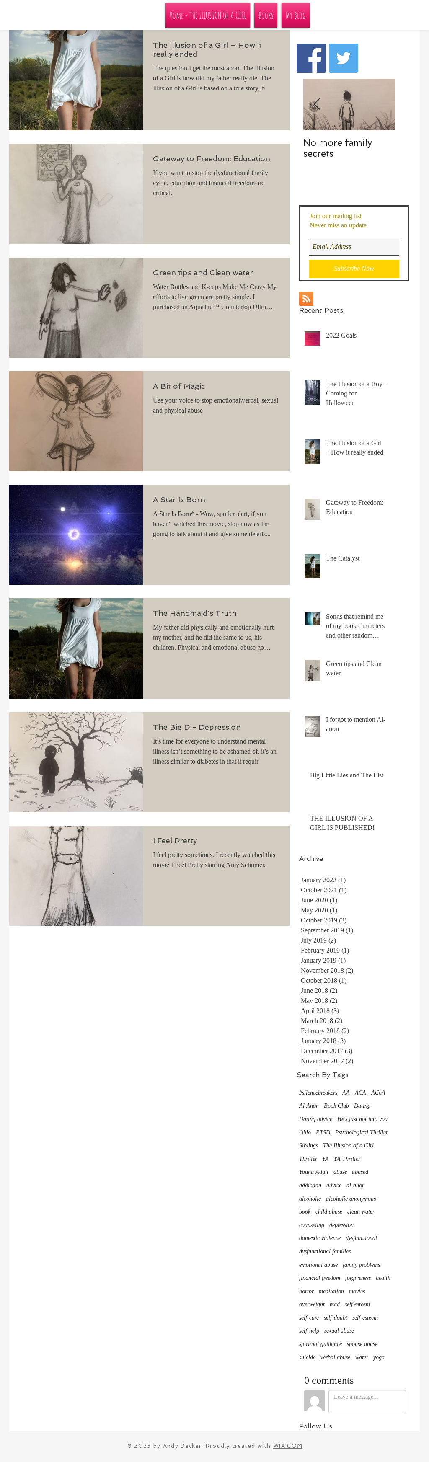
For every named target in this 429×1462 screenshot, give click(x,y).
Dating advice (315, 1119)
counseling (311, 1225)
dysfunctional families (325, 1251)
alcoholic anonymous (351, 1199)
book (304, 1212)
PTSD (323, 1132)
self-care (309, 1318)
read (335, 1304)
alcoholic (310, 1199)
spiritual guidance (320, 1344)
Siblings (308, 1145)
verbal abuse (335, 1357)
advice (333, 1185)
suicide (307, 1357)
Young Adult (313, 1172)
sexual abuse (339, 1331)
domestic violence (320, 1238)
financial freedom (319, 1278)
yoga (379, 1357)
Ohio (305, 1132)
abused (360, 1172)
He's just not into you (362, 1119)
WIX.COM (287, 1446)
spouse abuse (362, 1344)
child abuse (328, 1212)
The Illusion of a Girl (348, 1145)
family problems (361, 1265)
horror (306, 1291)
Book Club (336, 1106)
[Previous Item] (316, 104)
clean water (361, 1212)
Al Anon (309, 1106)
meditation (331, 1291)
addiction (310, 1185)
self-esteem (365, 1318)
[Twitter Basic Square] (343, 58)
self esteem (357, 1304)
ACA (360, 1093)
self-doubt (335, 1318)
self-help (309, 1331)
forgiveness (358, 1278)
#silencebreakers (318, 1093)
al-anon (355, 1185)
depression (341, 1225)
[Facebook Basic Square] (311, 58)
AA (346, 1093)
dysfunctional (361, 1238)
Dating (362, 1106)
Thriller (308, 1159)
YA (325, 1159)
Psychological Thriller (361, 1132)
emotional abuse (318, 1265)
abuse (340, 1172)
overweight (312, 1304)
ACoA (378, 1093)
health (383, 1278)
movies (357, 1291)
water (361, 1357)
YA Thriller (347, 1159)
